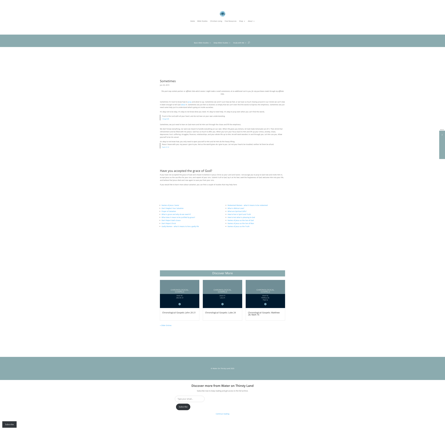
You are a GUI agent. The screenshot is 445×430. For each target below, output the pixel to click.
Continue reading (222, 414)
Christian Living (216, 21)
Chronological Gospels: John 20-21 (179, 312)
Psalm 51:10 (165, 147)
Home (192, 21)
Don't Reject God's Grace (171, 220)
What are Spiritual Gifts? (237, 211)
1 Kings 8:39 (165, 119)
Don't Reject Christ (169, 223)
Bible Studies (202, 21)
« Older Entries (166, 325)
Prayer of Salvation (169, 211)
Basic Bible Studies (201, 43)
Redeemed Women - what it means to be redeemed (248, 205)
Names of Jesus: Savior (170, 205)
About (250, 21)
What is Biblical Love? (236, 208)
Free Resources (231, 21)
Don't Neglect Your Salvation (173, 208)
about (183, 105)
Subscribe (183, 407)
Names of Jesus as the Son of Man (241, 223)
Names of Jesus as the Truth (239, 226)
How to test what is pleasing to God (241, 217)
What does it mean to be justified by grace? (178, 217)
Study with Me (238, 43)
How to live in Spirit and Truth (239, 214)
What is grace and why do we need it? (176, 214)
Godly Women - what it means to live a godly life (180, 226)
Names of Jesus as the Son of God (241, 220)
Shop (241, 21)
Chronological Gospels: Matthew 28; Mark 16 (264, 313)
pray (189, 102)
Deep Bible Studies (221, 43)
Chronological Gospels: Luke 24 (220, 312)
